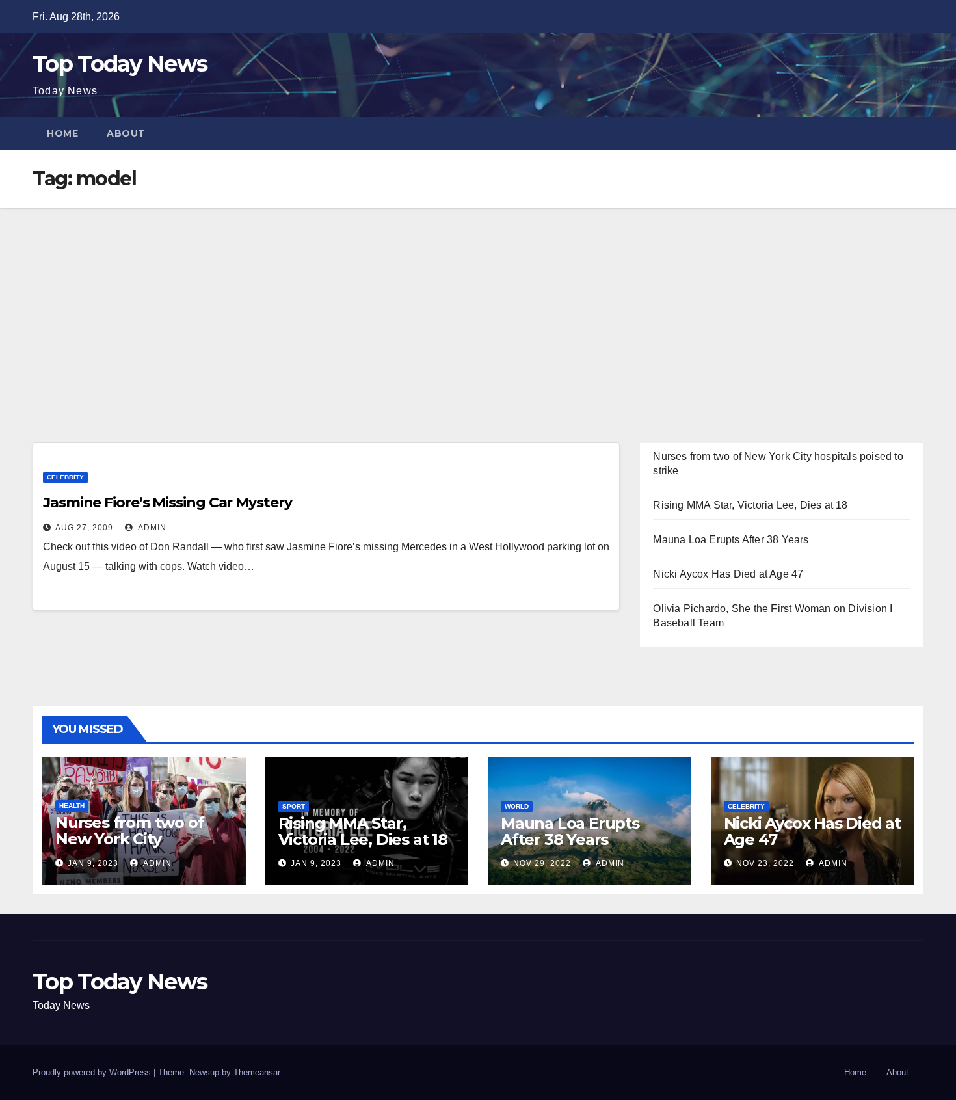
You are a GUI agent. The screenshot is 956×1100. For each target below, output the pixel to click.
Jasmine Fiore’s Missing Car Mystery (167, 502)
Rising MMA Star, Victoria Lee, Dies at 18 (750, 505)
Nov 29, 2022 (542, 863)
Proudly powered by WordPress (93, 1072)
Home (62, 133)
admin (151, 527)
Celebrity (65, 477)
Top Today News (120, 63)
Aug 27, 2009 (84, 527)
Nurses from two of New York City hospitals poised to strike (129, 847)
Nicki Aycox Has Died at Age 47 (728, 574)
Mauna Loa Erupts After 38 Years (730, 539)
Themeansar (256, 1072)
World (517, 806)
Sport (293, 806)
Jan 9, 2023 (93, 863)
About (126, 133)
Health (72, 805)
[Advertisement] (478, 306)
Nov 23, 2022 (765, 863)
